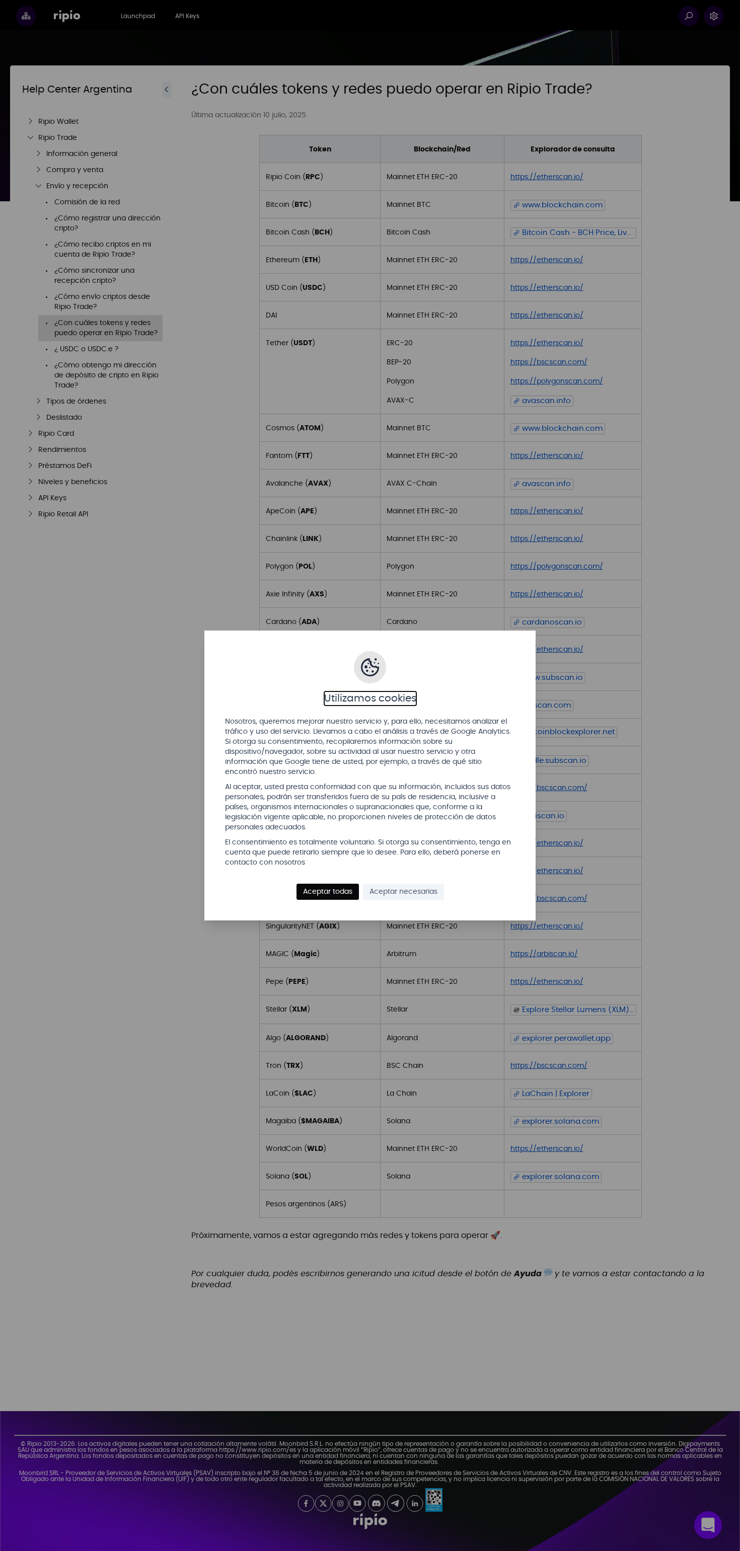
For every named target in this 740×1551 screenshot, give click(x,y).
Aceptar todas (327, 891)
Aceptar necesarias (403, 891)
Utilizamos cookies (370, 698)
